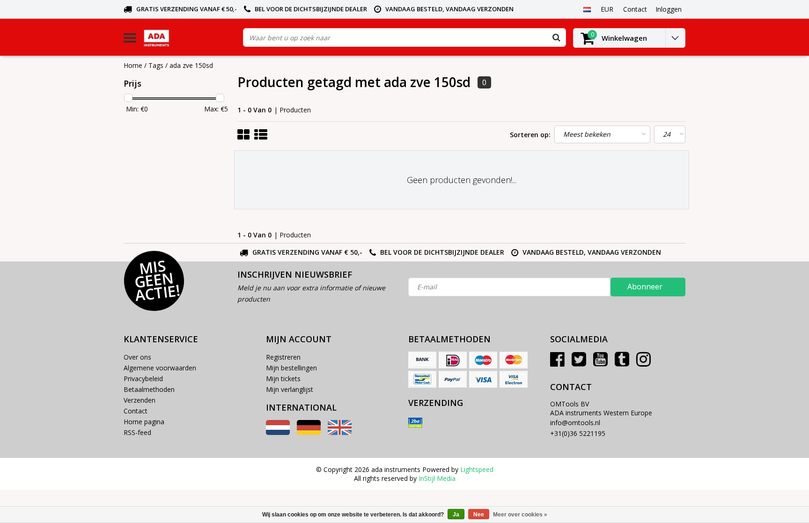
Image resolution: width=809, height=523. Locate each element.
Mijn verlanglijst (289, 389)
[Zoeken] (556, 37)
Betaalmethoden (149, 389)
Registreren (283, 357)
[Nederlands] (587, 9)
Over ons (137, 357)
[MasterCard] (514, 360)
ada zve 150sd (191, 65)
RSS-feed (137, 432)
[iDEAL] (453, 360)
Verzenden (139, 400)
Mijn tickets (283, 378)
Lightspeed (476, 469)
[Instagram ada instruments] (643, 362)
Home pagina (144, 421)
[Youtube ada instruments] (600, 362)
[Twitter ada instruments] (579, 362)
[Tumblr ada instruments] (622, 362)
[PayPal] (453, 379)
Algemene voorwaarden (160, 367)
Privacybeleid (143, 378)
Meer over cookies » (520, 514)
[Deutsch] (309, 432)
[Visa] (483, 379)
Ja (456, 514)
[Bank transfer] (422, 360)
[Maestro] (483, 360)
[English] (340, 432)
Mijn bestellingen (291, 367)
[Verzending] (415, 423)
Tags (155, 65)
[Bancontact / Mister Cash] (422, 379)
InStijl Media (437, 478)
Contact (135, 410)
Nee (478, 514)
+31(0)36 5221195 (577, 433)
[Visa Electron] (514, 379)
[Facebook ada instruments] (557, 362)
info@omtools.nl (575, 422)
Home (133, 65)
